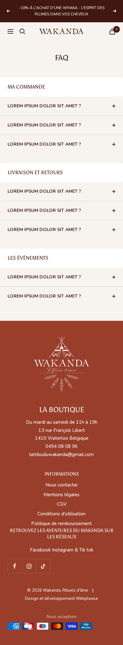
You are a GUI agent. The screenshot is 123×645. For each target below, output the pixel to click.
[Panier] (112, 32)
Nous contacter (61, 485)
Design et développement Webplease (61, 598)
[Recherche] (22, 31)
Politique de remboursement (61, 523)
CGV (62, 504)
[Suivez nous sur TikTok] (43, 566)
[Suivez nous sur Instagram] (29, 566)
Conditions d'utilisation (61, 514)
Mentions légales (61, 495)
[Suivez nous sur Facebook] (15, 566)
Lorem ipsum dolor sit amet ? (44, 106)
